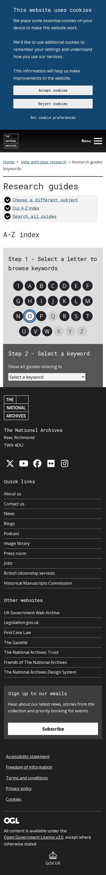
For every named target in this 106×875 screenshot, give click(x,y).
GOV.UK (53, 863)
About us (12, 494)
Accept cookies (53, 90)
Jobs (8, 563)
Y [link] (70, 331)
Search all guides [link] (34, 216)
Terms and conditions (27, 778)
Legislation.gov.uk (21, 622)
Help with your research (43, 161)
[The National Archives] (11, 141)
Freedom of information (29, 767)
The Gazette (16, 642)
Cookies (13, 799)
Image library (17, 543)
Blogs (9, 523)
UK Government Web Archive (32, 613)
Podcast (11, 533)
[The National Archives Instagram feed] (64, 463)
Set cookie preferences (53, 117)
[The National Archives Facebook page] (37, 463)
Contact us (14, 504)
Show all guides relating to (35, 366)
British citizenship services (29, 573)
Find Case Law (17, 632)
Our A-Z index (26, 208)
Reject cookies (52, 103)
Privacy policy (19, 788)
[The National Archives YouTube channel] (23, 463)
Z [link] (81, 331)
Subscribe (53, 729)
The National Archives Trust (31, 652)
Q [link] (53, 316)
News (9, 513)
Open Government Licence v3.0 (33, 837)
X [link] (58, 331)
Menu (86, 140)
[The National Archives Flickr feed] (51, 463)
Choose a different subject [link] (45, 199)
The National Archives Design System (40, 672)
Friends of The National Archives (35, 662)
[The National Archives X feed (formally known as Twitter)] (10, 463)
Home (8, 161)
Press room (15, 553)
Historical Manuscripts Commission (38, 583)
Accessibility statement (28, 756)
